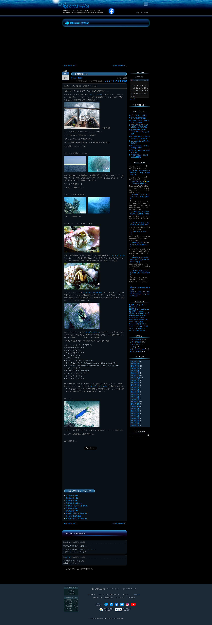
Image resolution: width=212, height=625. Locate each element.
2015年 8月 (135, 382)
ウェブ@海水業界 (136, 339)
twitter (122, 604)
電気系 (141, 317)
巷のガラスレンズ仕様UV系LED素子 (140, 151)
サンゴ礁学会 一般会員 (127, 609)
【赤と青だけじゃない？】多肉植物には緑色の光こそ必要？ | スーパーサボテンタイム (139, 280)
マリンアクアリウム (137, 349)
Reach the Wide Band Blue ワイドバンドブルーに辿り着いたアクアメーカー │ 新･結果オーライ (139, 189)
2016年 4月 (135, 371)
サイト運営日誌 (135, 342)
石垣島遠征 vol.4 (119, 65)
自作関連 (132, 311)
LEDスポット (134, 309)
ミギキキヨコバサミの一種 (92, 292)
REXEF (111, 604)
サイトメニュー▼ (142, 12)
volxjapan (140, 311)
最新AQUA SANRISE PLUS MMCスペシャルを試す (140, 132)
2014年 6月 (135, 416)
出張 (147, 319)
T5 (130, 328)
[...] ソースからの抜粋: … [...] (139, 232)
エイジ (67, 557)
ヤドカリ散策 (116, 81)
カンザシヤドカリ (92, 332)
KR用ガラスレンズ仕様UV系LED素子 (139, 156)
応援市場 (132, 315)
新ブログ (125, 594)
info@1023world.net (106, 604)
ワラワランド (120, 597)
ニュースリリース (103, 594)
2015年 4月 (135, 392)
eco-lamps (145, 309)
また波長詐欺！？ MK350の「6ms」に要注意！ (140, 137)
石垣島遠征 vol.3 (81, 74)
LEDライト (134, 307)
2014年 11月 (135, 404)
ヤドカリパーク (97, 597)
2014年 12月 (135, 401)
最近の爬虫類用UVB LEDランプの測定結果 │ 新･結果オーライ (139, 266)
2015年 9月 (135, 380)
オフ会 (107, 81)
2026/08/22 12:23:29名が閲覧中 (71, 591)
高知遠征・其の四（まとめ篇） (77, 506)
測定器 (138, 324)
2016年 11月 (135, 363)
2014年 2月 (135, 423)
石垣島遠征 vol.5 (72, 498)
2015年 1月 (135, 399)
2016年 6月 (135, 368)
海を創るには (109, 597)
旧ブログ (137, 594)
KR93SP (141, 313)
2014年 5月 (135, 418)
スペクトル (140, 304)
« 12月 (132, 99)
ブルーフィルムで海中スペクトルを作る (140, 121)
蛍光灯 (131, 326)
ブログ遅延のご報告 (138, 118)
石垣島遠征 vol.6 (72, 508)
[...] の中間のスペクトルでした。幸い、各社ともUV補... (139, 196)
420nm (144, 324)
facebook (116, 604)
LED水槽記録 (141, 315)
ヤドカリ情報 (138, 322)
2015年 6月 (135, 387)
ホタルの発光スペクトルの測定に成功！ (140, 147)
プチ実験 (145, 326)
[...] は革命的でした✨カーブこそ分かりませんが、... (139, 182)
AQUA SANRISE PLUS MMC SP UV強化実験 (139, 126)
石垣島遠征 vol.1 (72, 511)
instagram (127, 604)
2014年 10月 (135, 406)
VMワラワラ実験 (134, 330)
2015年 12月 (135, 375)
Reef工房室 (131, 597)
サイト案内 (91, 594)
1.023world (107, 618)
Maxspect (132, 324)
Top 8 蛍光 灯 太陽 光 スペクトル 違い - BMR (139, 228)
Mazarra (142, 330)
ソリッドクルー (96, 95)
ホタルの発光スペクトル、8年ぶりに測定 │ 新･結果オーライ (139, 218)
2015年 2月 (135, 397)
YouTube (133, 604)
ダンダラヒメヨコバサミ (100, 386)
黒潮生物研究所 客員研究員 (108, 609)
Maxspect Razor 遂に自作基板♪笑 (140, 142)
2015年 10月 (135, 378)
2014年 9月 (135, 409)
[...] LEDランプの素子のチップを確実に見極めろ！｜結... (140, 245)
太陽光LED (141, 328)
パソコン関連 (135, 344)
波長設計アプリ (114, 594)
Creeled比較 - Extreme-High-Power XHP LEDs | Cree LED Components (139, 238)
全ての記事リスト (139, 105)
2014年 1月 (135, 425)
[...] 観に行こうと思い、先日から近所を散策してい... (139, 224)
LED (131, 304)
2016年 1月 (135, 373)
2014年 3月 (135, 420)
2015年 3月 (135, 394)
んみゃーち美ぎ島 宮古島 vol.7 (77, 518)
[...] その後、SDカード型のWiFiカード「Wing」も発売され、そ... (140, 172)
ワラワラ (134, 328)
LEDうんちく (133, 317)
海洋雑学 (142, 319)
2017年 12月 (135, 361)
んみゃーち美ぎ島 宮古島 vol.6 (77, 513)
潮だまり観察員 (76, 78)
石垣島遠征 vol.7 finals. (74, 503)
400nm (131, 322)
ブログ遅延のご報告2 (139, 115)
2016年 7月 (135, 366)
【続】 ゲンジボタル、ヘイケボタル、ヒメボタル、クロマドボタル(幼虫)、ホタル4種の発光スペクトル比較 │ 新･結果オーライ (139, 205)
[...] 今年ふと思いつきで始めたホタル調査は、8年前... (140, 212)
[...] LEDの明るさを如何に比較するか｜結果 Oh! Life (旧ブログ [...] (139, 260)
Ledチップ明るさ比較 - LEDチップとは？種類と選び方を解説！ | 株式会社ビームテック (139, 252)
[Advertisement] (82, 43)
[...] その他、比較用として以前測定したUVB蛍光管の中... (140, 273)
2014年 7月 (135, 413)
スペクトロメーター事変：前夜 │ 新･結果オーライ (139, 167)
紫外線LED (133, 313)
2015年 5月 (135, 390)
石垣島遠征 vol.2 (70, 65)
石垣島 (124, 81)
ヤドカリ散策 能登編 (73, 516)
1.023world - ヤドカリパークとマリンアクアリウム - (81, 10)
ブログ (132, 347)
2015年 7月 (135, 385)
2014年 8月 (135, 411)
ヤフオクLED (138, 326)
